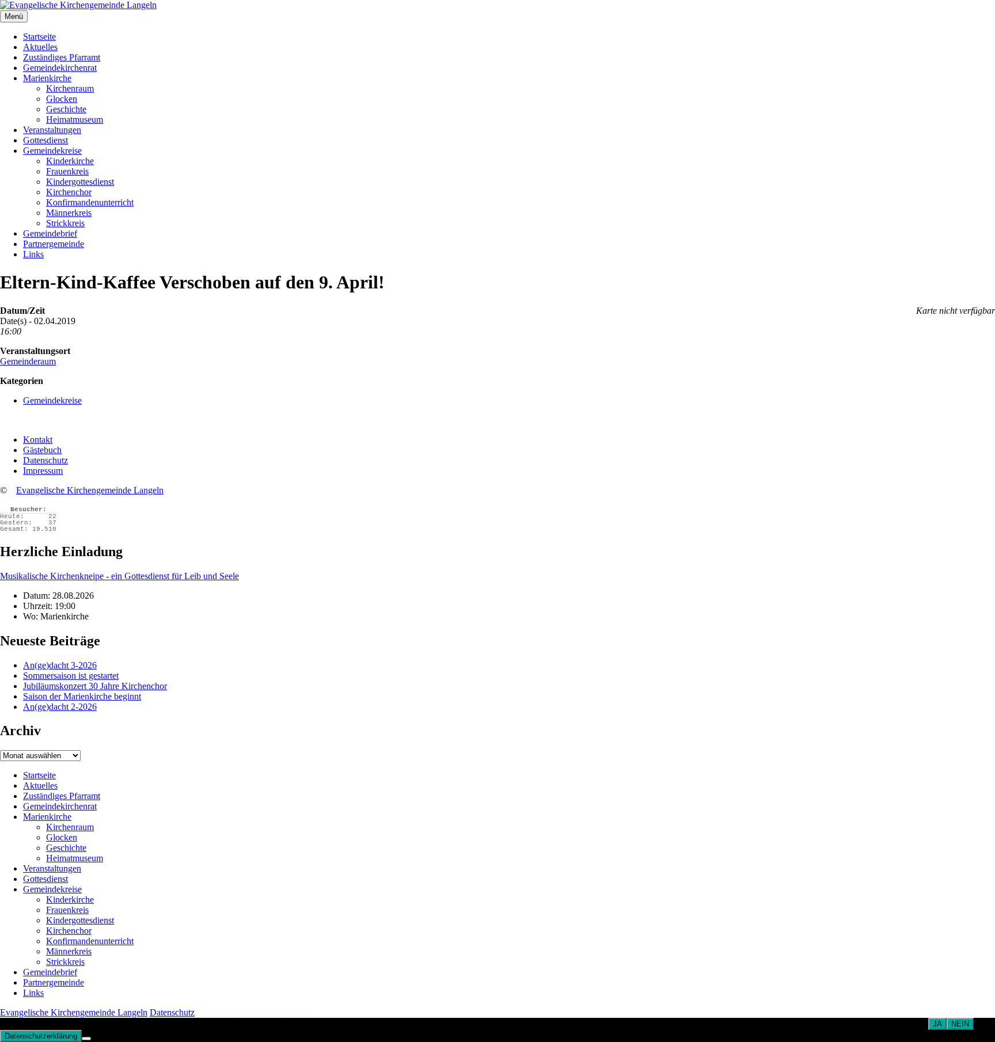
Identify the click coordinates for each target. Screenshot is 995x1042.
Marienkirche (47, 78)
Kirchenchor (69, 192)
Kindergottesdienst (80, 182)
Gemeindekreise (52, 150)
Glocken (61, 99)
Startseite (39, 36)
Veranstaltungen (52, 130)
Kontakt (37, 439)
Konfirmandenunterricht (90, 202)
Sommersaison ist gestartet (71, 675)
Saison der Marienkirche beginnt (82, 696)
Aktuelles (40, 47)
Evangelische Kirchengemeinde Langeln (90, 490)
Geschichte (66, 109)
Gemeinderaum (28, 361)
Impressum (43, 471)
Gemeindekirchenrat (60, 68)
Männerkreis (69, 213)
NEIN (960, 1024)
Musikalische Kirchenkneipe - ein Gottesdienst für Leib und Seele (119, 576)
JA (937, 1024)
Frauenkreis (67, 171)
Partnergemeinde (53, 244)
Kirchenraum (70, 88)
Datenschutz (45, 460)
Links (33, 254)
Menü (14, 16)
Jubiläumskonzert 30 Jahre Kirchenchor (95, 686)
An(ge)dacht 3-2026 (60, 665)
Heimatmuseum (74, 119)
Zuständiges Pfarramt (61, 57)
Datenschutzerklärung (41, 1036)
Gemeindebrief (50, 233)
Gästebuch (42, 450)
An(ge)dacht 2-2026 (60, 707)
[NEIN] (86, 1038)
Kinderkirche (70, 161)
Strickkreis (65, 223)
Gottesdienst (45, 140)
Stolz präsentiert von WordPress (255, 1012)
